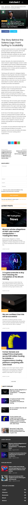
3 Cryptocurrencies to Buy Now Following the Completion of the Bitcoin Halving (13, 275)
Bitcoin (4, 268)
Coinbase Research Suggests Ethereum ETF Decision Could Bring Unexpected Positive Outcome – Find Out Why (6, 154)
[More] (19, 31)
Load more (13, 381)
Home (2, 6)
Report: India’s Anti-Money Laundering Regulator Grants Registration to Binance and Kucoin (17, 469)
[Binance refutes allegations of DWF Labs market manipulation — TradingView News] (14, 218)
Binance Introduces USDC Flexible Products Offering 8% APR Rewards (17, 477)
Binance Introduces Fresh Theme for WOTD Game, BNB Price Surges (21, 153)
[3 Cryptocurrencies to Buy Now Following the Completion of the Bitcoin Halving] (14, 261)
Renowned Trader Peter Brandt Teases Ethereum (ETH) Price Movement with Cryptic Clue (17, 431)
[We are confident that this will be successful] (14, 303)
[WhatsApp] (18, 142)
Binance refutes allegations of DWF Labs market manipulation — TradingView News (13, 232)
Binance (4, 225)
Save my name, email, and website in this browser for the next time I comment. (12, 190)
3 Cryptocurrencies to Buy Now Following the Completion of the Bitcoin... (17, 454)
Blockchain (7, 6)
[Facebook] (9, 142)
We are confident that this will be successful (13, 315)
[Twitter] (12, 142)
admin (10, 449)
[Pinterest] (15, 142)
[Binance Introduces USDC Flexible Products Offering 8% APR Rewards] (4, 478)
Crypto (4, 348)
